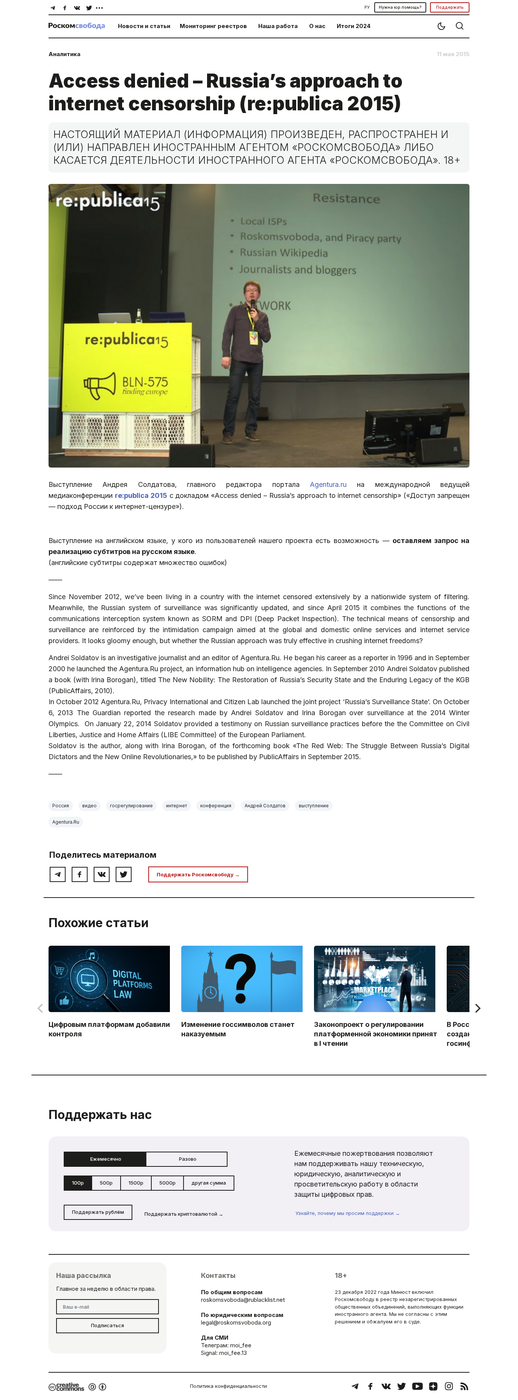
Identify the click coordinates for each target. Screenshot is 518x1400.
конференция (215, 805)
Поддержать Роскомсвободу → (198, 874)
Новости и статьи (144, 26)
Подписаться (107, 1325)
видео (89, 805)
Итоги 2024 (353, 26)
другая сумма (209, 1183)
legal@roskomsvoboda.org (236, 1322)
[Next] (477, 1008)
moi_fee (240, 1345)
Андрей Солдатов (265, 805)
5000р (167, 1183)
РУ (367, 7)
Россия (60, 805)
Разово (187, 1159)
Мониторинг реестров (213, 26)
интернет (176, 805)
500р (106, 1183)
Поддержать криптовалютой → (183, 1214)
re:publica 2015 (141, 495)
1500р (136, 1183)
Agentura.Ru (65, 822)
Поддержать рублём (98, 1212)
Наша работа (278, 26)
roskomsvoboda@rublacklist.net (243, 1299)
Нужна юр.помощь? (400, 7)
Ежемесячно (105, 1159)
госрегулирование (131, 805)
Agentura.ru (328, 484)
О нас (317, 26)
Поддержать (450, 7)
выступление (314, 805)
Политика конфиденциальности (228, 1386)
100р (78, 1183)
